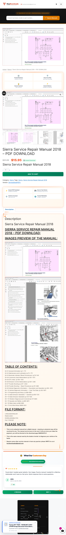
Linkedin (36, 508)
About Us (22, 508)
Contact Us (23, 516)
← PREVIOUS (17, 492)
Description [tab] (9, 209)
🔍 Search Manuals (51, 18)
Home (4, 69)
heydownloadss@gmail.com (29, 4)
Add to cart (33, 174)
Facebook (36, 518)
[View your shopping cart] (56, 4)
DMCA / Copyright (24, 518)
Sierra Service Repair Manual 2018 (35, 180)
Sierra (9, 69)
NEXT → (48, 492)
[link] (19, 527)
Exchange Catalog (24, 511)
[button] (60, 94)
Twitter (35, 511)
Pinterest (36, 513)
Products (37, 527)
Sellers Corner (23, 513)
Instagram (36, 516)
